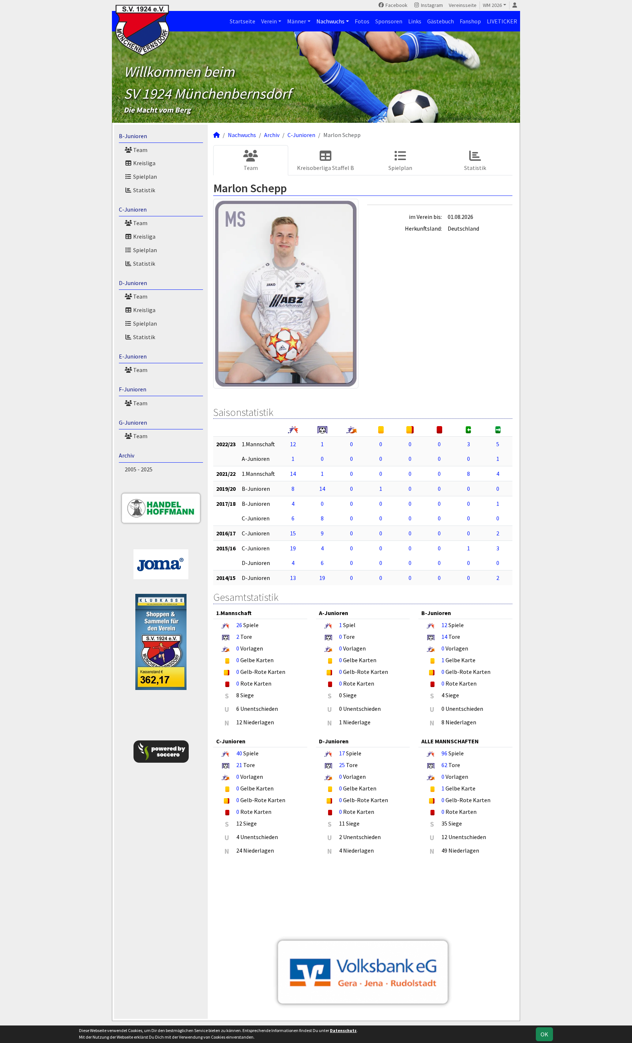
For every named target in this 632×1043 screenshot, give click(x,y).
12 (293, 444)
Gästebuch (440, 21)
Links (414, 21)
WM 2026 (492, 5)
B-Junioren (133, 136)
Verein (269, 21)
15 (293, 533)
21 (239, 765)
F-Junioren (132, 389)
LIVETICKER (502, 21)
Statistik (143, 190)
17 (342, 753)
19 (293, 548)
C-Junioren (133, 209)
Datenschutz (343, 1030)
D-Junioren (133, 283)
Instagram (431, 5)
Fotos (362, 21)
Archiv (126, 455)
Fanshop (470, 21)
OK (544, 1034)
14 (293, 473)
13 (293, 577)
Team (139, 149)
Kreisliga (143, 163)
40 (239, 753)
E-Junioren (133, 356)
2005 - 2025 (139, 469)
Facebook (395, 5)
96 (444, 753)
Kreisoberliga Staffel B (325, 167)
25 (342, 765)
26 (239, 625)
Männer (296, 21)
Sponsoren (388, 21)
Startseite (242, 21)
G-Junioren (133, 422)
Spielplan (144, 176)
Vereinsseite (463, 5)
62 (444, 765)
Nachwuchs (330, 21)
